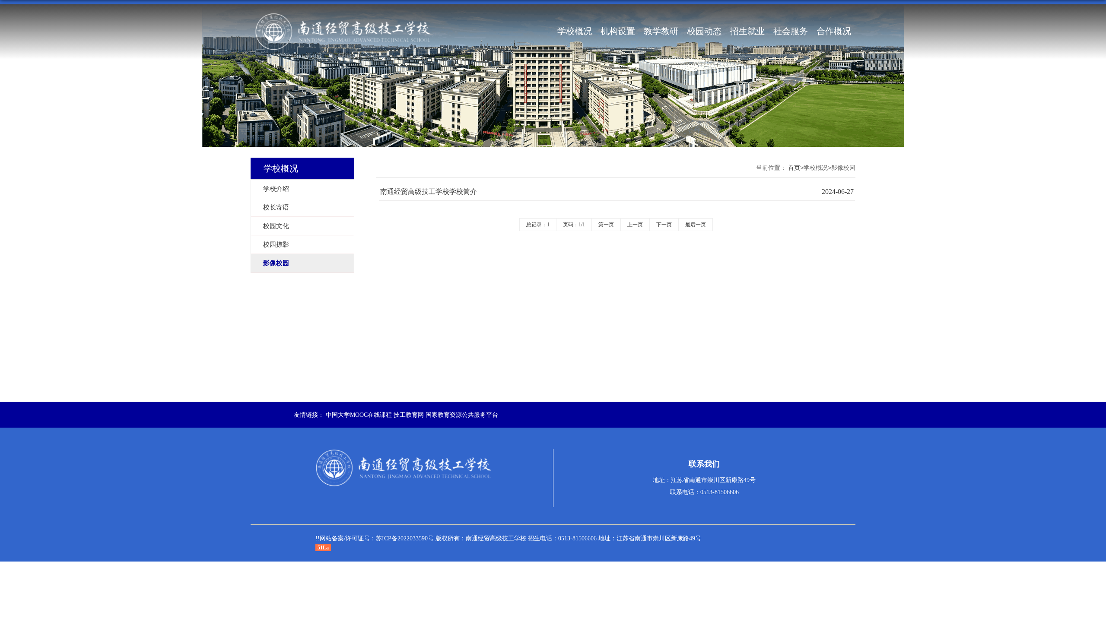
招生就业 (747, 31)
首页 (794, 168)
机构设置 (618, 31)
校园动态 (704, 31)
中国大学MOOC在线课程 (359, 415)
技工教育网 (409, 415)
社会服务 (790, 31)
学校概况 (574, 31)
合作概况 (834, 31)
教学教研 (661, 31)
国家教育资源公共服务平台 (462, 415)
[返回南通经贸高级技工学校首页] (343, 31)
